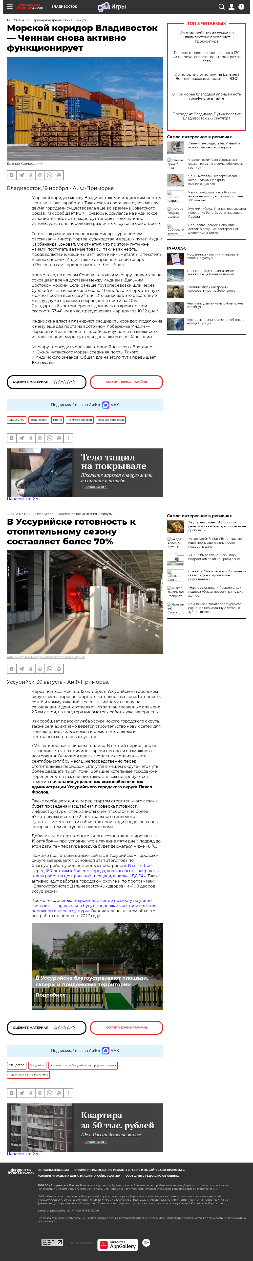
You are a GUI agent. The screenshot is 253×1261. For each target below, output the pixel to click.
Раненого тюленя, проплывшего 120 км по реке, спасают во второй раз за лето (206, 57)
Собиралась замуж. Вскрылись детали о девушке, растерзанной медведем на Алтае (213, 229)
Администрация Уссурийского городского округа (46, 657)
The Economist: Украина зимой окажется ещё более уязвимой (210, 272)
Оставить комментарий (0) (126, 382)
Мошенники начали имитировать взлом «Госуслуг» (213, 256)
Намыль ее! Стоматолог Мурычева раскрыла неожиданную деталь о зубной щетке (214, 608)
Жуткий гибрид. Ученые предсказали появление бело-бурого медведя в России (217, 212)
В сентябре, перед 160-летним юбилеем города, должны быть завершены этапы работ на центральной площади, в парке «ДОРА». (96, 870)
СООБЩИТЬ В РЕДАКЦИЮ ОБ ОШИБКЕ (152, 1175)
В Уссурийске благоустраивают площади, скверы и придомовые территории (92, 981)
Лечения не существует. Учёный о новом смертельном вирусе (214, 145)
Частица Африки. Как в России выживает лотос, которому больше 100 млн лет (215, 196)
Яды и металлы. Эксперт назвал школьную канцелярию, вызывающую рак (212, 180)
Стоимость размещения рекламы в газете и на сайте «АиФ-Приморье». (129, 1170)
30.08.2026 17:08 (19, 514)
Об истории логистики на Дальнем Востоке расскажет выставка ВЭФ (206, 76)
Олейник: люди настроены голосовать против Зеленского (211, 288)
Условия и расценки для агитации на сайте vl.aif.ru (79, 1175)
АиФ (39, 163)
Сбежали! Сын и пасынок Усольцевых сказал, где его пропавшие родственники (217, 575)
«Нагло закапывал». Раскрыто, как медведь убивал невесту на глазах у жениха (216, 591)
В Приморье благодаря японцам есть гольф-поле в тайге (206, 96)
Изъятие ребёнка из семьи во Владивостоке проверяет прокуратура (206, 37)
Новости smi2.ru (23, 499)
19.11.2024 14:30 (18, 20)
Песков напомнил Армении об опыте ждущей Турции (215, 321)
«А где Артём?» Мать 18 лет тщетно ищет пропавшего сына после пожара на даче (215, 542)
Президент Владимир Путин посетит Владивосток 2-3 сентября (206, 116)
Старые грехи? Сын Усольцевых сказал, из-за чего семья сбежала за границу (216, 163)
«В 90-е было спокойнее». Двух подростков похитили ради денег (214, 557)
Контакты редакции (53, 1170)
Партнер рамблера (80, 1242)
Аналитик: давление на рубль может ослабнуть (215, 305)
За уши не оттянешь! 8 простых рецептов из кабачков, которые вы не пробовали (217, 526)
